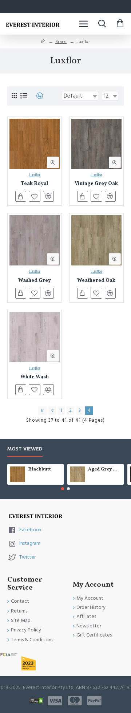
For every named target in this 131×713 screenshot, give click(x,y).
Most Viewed (25, 449)
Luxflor (34, 175)
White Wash (34, 377)
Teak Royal (34, 184)
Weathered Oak (96, 281)
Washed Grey (34, 281)
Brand (61, 42)
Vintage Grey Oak (96, 184)
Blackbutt (39, 469)
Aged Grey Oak (104, 469)
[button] (62, 488)
